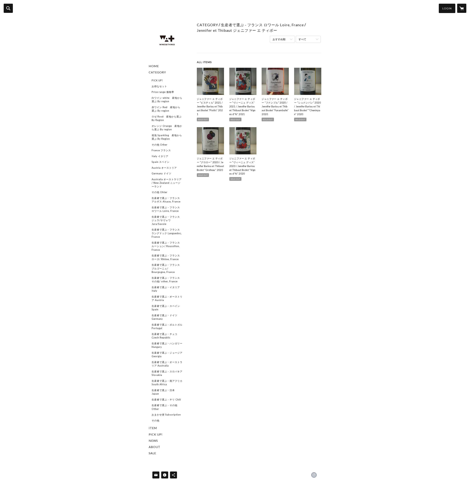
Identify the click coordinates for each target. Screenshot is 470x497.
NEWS (153, 440)
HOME (154, 66)
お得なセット (159, 86)
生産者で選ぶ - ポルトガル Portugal (167, 326)
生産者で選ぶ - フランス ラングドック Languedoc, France (167, 233)
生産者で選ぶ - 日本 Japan (163, 392)
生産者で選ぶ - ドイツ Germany (164, 317)
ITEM (153, 428)
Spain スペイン (160, 161)
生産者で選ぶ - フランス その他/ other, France (166, 279)
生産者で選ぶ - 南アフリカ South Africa (167, 382)
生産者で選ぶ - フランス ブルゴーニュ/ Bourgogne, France (166, 268)
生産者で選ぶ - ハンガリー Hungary (167, 345)
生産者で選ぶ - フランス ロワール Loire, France (166, 209)
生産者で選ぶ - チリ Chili (166, 399)
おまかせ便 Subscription (166, 414)
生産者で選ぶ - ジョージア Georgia (167, 354)
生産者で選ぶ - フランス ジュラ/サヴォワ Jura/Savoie (166, 220)
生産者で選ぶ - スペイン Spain (166, 307)
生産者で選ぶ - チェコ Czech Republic (164, 336)
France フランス (161, 150)
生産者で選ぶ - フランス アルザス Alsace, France (166, 200)
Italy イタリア (160, 156)
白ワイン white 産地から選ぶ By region (167, 99)
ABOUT (154, 447)
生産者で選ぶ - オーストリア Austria (167, 298)
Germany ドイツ (161, 173)
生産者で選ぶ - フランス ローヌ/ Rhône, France (166, 257)
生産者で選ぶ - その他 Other (164, 407)
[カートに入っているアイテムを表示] (461, 8)
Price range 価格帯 (163, 91)
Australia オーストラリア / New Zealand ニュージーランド (167, 183)
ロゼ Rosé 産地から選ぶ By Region (167, 118)
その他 (155, 420)
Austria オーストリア (164, 167)
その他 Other (159, 144)
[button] (447, 8)
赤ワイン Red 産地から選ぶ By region (166, 109)
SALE (152, 453)
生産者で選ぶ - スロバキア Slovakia (167, 373)
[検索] (8, 8)
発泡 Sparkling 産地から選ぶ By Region (167, 137)
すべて (302, 39)
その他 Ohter (159, 192)
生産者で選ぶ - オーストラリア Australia (167, 364)
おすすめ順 (279, 39)
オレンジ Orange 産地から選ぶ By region (167, 127)
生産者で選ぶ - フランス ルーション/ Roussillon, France (166, 246)
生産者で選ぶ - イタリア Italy (166, 289)
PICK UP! (157, 80)
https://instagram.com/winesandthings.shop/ (314, 475)
